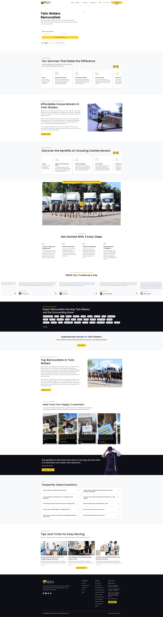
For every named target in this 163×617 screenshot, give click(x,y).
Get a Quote (81, 345)
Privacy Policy (117, 613)
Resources (93, 2)
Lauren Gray (11, 293)
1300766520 (112, 583)
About (72, 2)
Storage (96, 606)
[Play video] (81, 204)
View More (45, 326)
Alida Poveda (133, 293)
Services (77, 2)
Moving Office (98, 585)
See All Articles (80, 567)
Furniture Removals (99, 587)
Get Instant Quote (60, 37)
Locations (85, 2)
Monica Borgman (93, 293)
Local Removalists (99, 599)
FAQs (100, 2)
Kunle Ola (50, 293)
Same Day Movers (99, 603)
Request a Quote (46, 134)
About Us (84, 583)
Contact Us (84, 587)
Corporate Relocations (100, 592)
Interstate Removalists (99, 596)
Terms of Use (111, 613)
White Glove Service (99, 601)
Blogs (83, 592)
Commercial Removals (99, 590)
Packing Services (98, 594)
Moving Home (98, 583)
